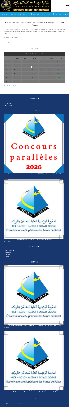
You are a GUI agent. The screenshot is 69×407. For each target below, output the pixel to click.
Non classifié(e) (14, 37)
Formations (24, 14)
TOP (34, 398)
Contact (7, 256)
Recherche (47, 14)
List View (15, 86)
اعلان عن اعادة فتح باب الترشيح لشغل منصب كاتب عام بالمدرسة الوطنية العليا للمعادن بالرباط (34, 391)
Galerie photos (8, 105)
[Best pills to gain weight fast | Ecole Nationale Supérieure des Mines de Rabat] (29, 4)
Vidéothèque (8, 103)
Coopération (58, 14)
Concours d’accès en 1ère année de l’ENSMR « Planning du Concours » (34, 239)
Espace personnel (9, 250)
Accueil (5, 14)
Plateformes (35, 14)
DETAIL (8, 42)
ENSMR (14, 14)
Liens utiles (7, 254)
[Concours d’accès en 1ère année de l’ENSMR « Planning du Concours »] (34, 209)
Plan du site (8, 252)
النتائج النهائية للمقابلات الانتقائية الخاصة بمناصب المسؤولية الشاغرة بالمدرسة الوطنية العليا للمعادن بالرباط (34, 325)
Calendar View (7, 86)
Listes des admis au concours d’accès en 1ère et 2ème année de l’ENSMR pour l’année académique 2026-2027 (34, 174)
